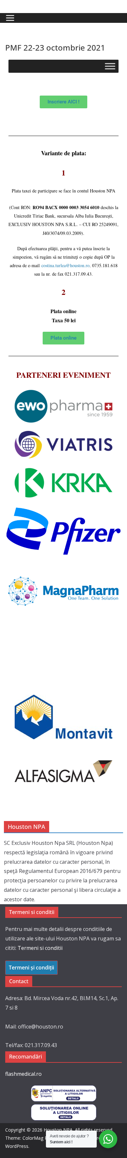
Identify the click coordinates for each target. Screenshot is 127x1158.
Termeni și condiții (31, 967)
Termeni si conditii (40, 948)
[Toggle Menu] (110, 66)
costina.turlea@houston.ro (65, 265)
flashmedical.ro (23, 1073)
